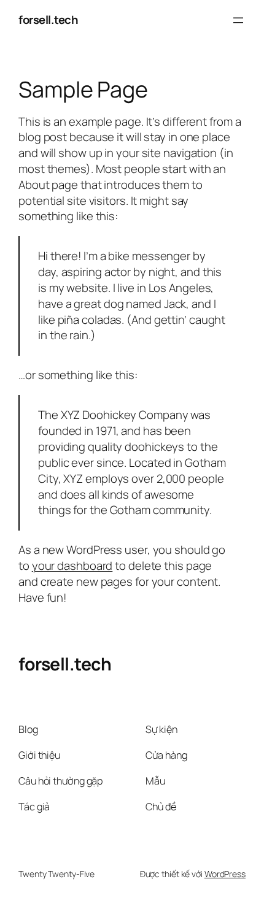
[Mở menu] (238, 20)
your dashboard (72, 566)
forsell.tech (48, 20)
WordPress (225, 874)
